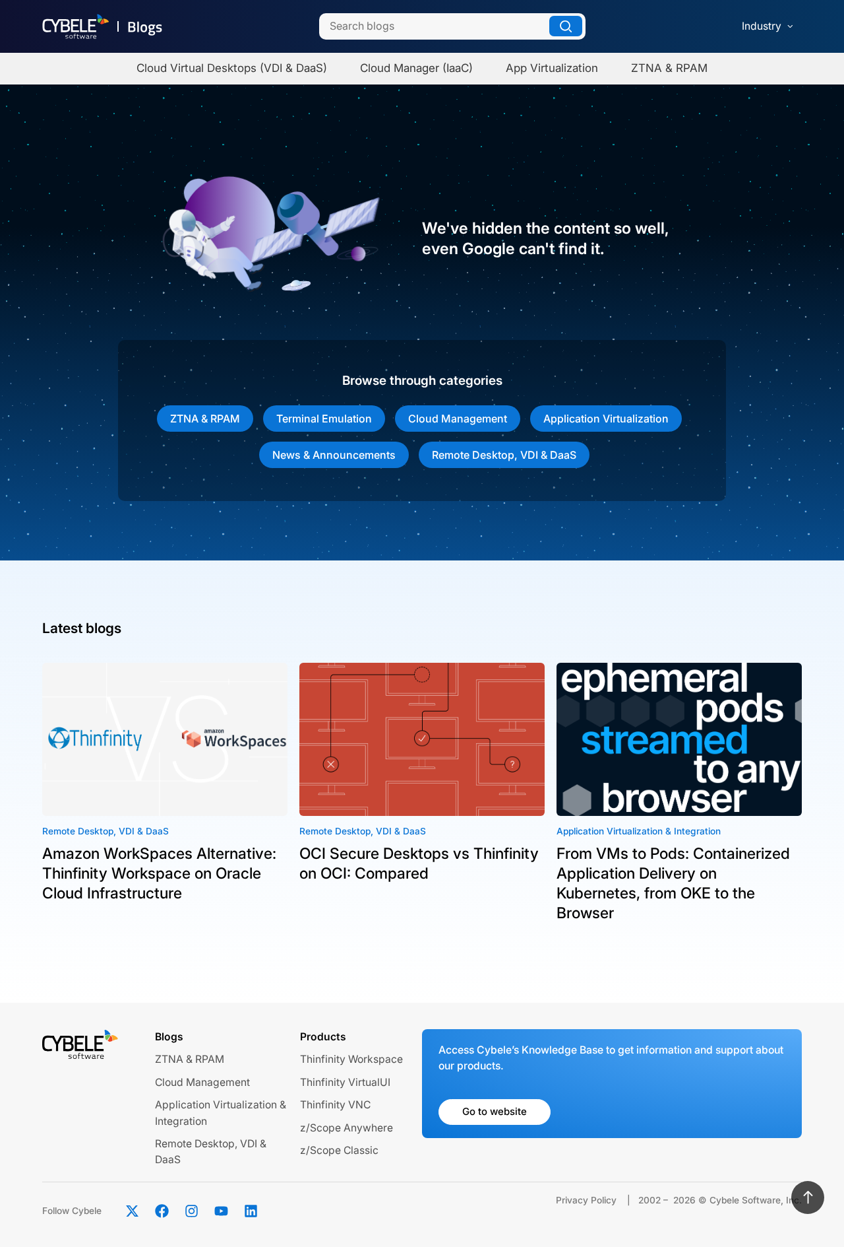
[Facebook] (161, 1211)
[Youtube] (221, 1211)
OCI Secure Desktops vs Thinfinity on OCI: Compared (419, 863)
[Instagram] (191, 1211)
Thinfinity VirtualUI (345, 1082)
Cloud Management (457, 418)
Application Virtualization (606, 418)
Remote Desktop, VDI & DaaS (504, 454)
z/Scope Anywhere (346, 1128)
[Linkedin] (250, 1211)
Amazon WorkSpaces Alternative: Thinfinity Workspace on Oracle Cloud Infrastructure (159, 873)
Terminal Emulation (324, 418)
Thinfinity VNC (335, 1104)
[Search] (565, 26)
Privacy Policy (586, 1200)
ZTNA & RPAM (205, 418)
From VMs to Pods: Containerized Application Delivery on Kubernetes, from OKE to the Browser (673, 883)
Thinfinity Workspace (351, 1059)
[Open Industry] (790, 26)
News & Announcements (334, 454)
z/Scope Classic (339, 1150)
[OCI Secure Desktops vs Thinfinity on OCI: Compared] (422, 740)
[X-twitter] (132, 1211)
